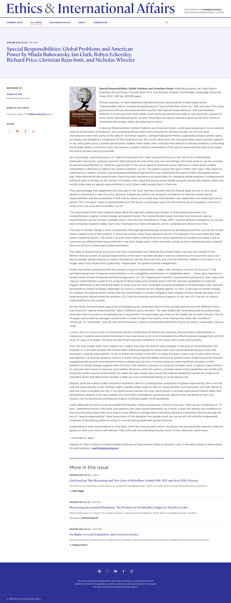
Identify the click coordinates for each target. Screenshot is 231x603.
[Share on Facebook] (25, 131)
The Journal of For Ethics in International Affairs (204, 11)
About (81, 22)
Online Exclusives (60, 22)
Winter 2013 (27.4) (38, 114)
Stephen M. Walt (14, 94)
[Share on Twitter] (9, 131)
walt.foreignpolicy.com (105, 448)
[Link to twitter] (107, 571)
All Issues (36, 22)
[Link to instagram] (131, 571)
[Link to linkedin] (99, 571)
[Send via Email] (33, 131)
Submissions (100, 22)
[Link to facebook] (123, 571)
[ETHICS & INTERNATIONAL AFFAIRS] (91, 13)
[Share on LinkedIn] (17, 131)
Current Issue (14, 22)
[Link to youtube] (115, 571)
